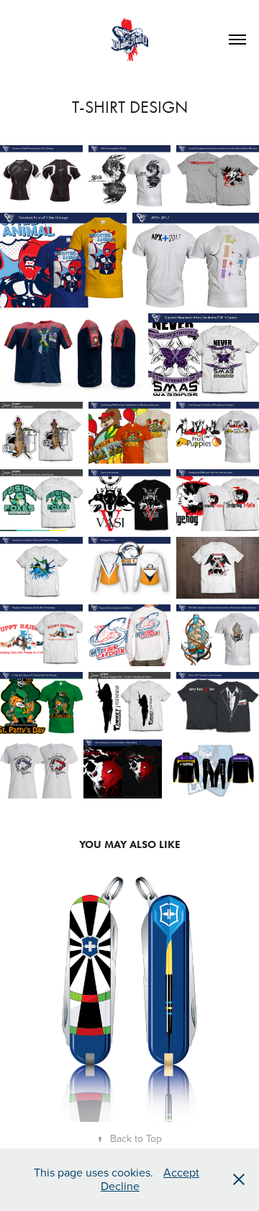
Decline (120, 1186)
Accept (181, 1172)
